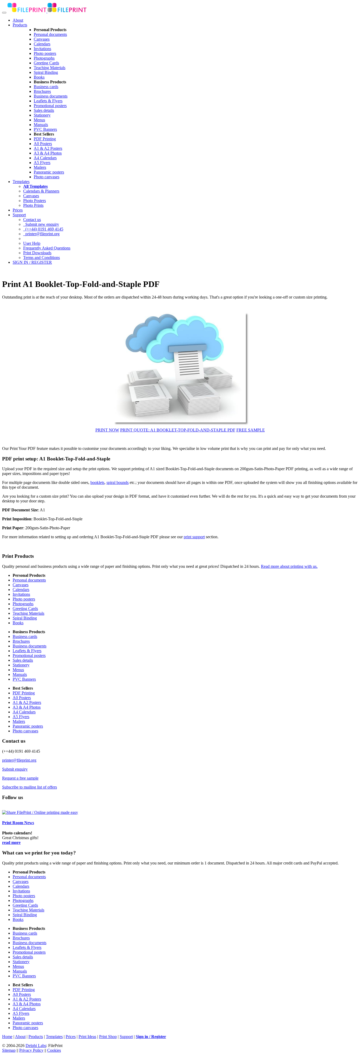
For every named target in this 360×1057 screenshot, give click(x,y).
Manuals (41, 124)
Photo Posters (34, 200)
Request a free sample (20, 778)
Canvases (42, 39)
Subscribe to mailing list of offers (29, 787)
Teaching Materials (49, 67)
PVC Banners (45, 129)
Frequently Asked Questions (46, 248)
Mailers (40, 167)
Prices (18, 210)
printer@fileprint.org (41, 234)
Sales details (44, 110)
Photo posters (45, 53)
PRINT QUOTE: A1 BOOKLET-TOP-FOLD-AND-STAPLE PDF (177, 430)
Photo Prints (33, 205)
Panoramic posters (49, 172)
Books (39, 77)
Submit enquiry (15, 769)
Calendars (42, 44)
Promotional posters (50, 105)
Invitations (42, 48)
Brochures (42, 91)
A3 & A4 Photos (48, 153)
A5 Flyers (42, 162)
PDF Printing (45, 139)
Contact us (32, 219)
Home (7, 1036)
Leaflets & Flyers (48, 101)
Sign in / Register (151, 1036)
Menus (39, 120)
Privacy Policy (31, 1050)
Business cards (46, 86)
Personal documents (50, 34)
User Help (31, 243)
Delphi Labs (36, 1045)
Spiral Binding (46, 72)
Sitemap (9, 1050)
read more (11, 842)
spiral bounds (117, 482)
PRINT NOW (107, 430)
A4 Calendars (45, 158)
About (18, 20)
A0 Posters (43, 143)
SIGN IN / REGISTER (32, 262)
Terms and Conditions (41, 257)
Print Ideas (87, 1036)
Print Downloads (37, 253)
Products (20, 25)
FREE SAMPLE (250, 430)
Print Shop (108, 1036)
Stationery (42, 115)
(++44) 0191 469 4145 (43, 229)
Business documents (50, 96)
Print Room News (18, 822)
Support (19, 215)
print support (194, 537)
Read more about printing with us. (289, 566)
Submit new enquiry (41, 224)
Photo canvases (46, 177)
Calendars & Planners (41, 191)
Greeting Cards (46, 63)
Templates (21, 181)
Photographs (44, 58)
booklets (97, 482)
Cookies (54, 1050)
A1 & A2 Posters (48, 148)
